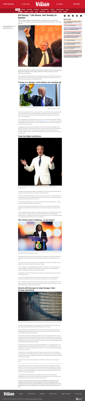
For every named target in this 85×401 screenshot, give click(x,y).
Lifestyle (36, 9)
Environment (60, 9)
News (17, 9)
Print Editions (8, 4)
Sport (67, 9)
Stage (31, 11)
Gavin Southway (7, 26)
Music (36, 11)
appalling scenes (45, 120)
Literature (54, 11)
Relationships (45, 9)
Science (52, 9)
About (21, 393)
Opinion (23, 9)
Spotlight (42, 11)
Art (48, 11)
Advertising (31, 393)
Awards (42, 393)
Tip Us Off (76, 4)
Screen (26, 11)
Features (29, 9)
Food (60, 11)
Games (65, 11)
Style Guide (78, 393)
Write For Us (53, 393)
